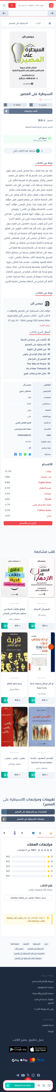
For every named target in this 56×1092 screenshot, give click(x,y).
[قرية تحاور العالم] (14, 652)
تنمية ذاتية (15, 944)
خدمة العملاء (48, 1025)
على (46, 944)
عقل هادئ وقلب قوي (35, 373)
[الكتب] (49, 1085)
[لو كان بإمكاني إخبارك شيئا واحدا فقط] (42, 652)
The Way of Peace (36, 364)
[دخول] (38, 1085)
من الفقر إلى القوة (36, 349)
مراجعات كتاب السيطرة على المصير (28, 958)
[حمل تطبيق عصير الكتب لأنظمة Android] (18, 1049)
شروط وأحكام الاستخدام (43, 981)
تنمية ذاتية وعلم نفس (22, 429)
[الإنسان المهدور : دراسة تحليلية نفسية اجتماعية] (42, 727)
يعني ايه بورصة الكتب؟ (44, 1009)
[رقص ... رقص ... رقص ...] (14, 727)
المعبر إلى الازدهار (37, 359)
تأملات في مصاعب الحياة (33, 340)
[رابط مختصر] (18, 448)
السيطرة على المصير (35, 344)
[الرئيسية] (49, 23)
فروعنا (51, 1031)
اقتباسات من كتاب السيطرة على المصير (29, 954)
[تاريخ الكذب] (4, 13)
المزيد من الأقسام (28, 523)
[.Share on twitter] (20, 454)
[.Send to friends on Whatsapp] (25, 454)
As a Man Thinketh (36, 368)
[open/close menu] (4, 5)
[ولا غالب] (52, 13)
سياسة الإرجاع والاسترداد (43, 993)
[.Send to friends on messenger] (30, 454)
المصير (26, 944)
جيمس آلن (36, 303)
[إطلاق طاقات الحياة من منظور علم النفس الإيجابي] (14, 578)
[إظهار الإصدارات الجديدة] (28, 1079)
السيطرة (36, 944)
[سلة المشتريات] (44, 1085)
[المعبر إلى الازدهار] (42, 578)
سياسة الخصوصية (46, 987)
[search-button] (12, 5)
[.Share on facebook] (15, 454)
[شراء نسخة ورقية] (42, 626)
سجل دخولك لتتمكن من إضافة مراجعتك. (28, 898)
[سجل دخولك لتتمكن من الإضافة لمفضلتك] (40, 99)
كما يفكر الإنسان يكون (34, 354)
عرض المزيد (45, 325)
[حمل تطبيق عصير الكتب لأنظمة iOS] (38, 1049)
